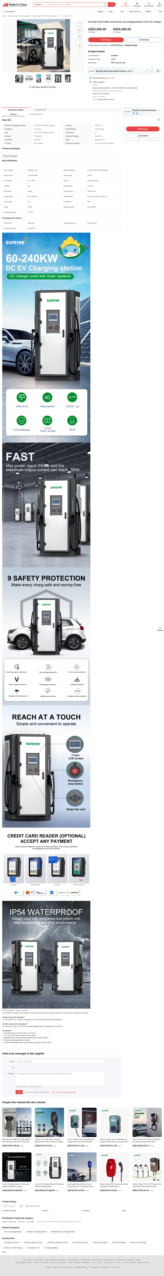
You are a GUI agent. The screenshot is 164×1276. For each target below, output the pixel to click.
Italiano (71, 1262)
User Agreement (94, 1267)
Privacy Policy (115, 1267)
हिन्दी (112, 1262)
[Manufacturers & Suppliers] (14, 4)
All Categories (10, 11)
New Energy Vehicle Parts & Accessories (45, 16)
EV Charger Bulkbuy (51, 1248)
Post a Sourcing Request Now (64, 1092)
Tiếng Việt (133, 1262)
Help (122, 11)
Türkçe (126, 1262)
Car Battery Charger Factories (57, 1242)
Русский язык (62, 1262)
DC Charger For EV (33, 1248)
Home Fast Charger (119, 1242)
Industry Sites (96, 1260)
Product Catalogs (33, 1206)
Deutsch (78, 1262)
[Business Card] (159, 119)
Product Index (120, 1260)
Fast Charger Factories (80, 1242)
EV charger (86, 1210)
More (4, 1252)
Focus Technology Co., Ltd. (67, 1267)
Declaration (105, 1267)
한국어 (100, 1262)
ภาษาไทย (118, 1262)
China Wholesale (73, 1260)
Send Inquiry (106, 40)
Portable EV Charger (9, 1210)
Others (124, 1210)
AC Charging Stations (66, 16)
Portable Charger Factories (33, 1242)
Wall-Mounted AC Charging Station (63, 1232)
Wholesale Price (85, 1260)
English (30, 1262)
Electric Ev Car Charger (138, 1242)
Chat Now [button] (145, 40)
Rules (160, 11)
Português (45, 1262)
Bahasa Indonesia (143, 1262)
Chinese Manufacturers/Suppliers (55, 1260)
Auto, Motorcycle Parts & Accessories (19, 16)
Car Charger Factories (11, 1242)
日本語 (106, 1262)
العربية (94, 1262)
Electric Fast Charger (100, 1242)
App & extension (134, 11)
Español (36, 1262)
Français (53, 1262)
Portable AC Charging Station (36, 1232)
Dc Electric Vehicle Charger (13, 1248)
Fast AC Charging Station (13, 1232)
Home (4, 16)
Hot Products (27, 1260)
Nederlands (86, 1262)
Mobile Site (130, 1260)
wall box (45, 1210)
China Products (38, 1260)
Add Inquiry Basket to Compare (44, 87)
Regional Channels (108, 1260)
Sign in (159, 6)
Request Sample (131, 45)
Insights (138, 1260)
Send (19, 1092)
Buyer (111, 11)
